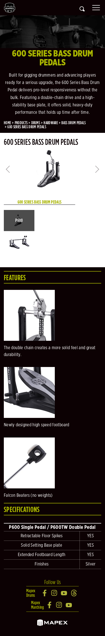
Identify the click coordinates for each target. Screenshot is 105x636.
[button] (19, 220)
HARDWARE (51, 122)
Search (82, 8)
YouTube (64, 593)
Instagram (54, 593)
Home (7, 122)
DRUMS (35, 122)
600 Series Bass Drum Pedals (26, 126)
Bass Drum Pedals (73, 122)
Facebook (45, 593)
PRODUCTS (21, 122)
